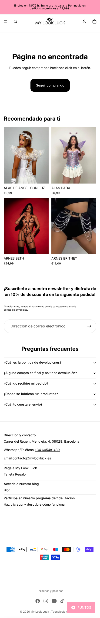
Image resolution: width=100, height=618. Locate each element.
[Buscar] (15, 21)
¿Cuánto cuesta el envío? (23, 404)
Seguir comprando (50, 85)
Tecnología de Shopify (65, 611)
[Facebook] (37, 601)
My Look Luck (40, 611)
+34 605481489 (47, 450)
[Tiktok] (62, 601)
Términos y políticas (50, 591)
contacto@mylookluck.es (32, 458)
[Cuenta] (84, 21)
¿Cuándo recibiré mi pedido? (26, 383)
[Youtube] (54, 601)
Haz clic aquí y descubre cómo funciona (34, 504)
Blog (7, 490)
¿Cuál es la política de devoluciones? (32, 362)
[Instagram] (46, 601)
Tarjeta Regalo (15, 474)
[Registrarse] (89, 326)
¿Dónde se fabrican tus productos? (31, 394)
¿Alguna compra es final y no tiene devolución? (40, 373)
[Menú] (5, 21)
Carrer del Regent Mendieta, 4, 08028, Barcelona (41, 441)
